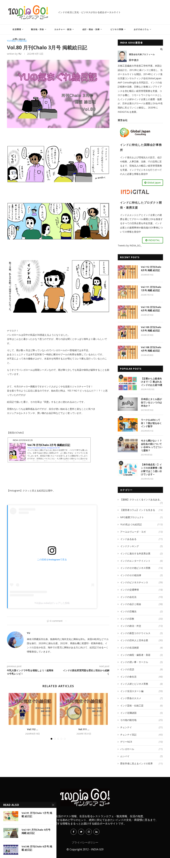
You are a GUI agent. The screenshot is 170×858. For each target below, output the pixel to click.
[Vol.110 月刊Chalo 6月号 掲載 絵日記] (128, 312)
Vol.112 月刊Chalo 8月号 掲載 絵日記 (151, 268)
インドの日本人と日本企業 (141, 640)
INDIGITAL (154, 240)
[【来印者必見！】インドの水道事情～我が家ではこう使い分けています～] (128, 469)
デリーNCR (141, 741)
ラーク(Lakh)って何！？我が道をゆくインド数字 (151, 423)
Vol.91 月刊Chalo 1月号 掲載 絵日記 (37, 814)
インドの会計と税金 (141, 604)
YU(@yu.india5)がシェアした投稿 (52, 603)
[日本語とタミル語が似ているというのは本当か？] (128, 404)
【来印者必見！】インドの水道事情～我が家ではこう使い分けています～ (151, 469)
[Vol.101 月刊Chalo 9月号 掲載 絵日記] (10, 833)
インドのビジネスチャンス (141, 582)
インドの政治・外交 (141, 625)
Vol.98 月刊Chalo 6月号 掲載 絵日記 (37, 848)
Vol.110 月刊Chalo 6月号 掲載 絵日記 (151, 308)
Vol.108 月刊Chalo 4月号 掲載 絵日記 (151, 349)
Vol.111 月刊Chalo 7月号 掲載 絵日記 (151, 288)
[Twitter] (81, 831)
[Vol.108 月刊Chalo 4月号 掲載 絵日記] (128, 352)
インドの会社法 (141, 597)
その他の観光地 (141, 720)
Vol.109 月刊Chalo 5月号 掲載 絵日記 (151, 329)
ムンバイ (141, 756)
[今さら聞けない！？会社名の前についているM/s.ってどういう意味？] (128, 445)
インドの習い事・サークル (141, 662)
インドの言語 (141, 669)
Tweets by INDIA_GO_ (129, 245)
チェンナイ (141, 727)
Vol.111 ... (83, 729)
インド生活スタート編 (141, 691)
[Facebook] (73, 831)
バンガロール (141, 749)
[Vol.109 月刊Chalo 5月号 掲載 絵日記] (128, 332)
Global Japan (154, 182)
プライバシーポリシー (85, 842)
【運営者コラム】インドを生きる (141, 510)
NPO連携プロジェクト (141, 517)
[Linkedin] (96, 831)
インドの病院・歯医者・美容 (141, 654)
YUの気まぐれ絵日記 (17, 41)
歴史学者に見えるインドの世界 (141, 763)
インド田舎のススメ (141, 698)
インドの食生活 (141, 676)
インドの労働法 (141, 611)
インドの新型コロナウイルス (141, 633)
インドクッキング (141, 546)
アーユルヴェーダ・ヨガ (141, 531)
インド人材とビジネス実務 (141, 683)
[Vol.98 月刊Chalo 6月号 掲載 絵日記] (10, 850)
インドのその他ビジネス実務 (141, 567)
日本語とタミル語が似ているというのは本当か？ (151, 402)
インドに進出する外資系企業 (141, 553)
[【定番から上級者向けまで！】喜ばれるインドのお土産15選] (128, 383)
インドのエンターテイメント (141, 560)
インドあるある (141, 539)
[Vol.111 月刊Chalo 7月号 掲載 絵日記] (84, 709)
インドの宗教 (141, 618)
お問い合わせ (19, 39)
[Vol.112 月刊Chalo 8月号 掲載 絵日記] (32, 709)
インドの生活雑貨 (141, 647)
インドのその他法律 (141, 575)
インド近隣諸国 (141, 712)
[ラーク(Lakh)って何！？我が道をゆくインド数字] (128, 424)
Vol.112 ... (32, 729)
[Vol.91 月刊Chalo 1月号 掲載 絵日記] (10, 816)
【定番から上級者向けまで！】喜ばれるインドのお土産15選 (151, 381)
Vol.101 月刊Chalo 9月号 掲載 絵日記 (36, 831)
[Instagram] (89, 831)
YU (19, 53)
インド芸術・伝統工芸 (141, 705)
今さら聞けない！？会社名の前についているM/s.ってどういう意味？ (151, 445)
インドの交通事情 (141, 589)
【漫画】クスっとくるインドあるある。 (141, 499)
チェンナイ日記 (141, 734)
